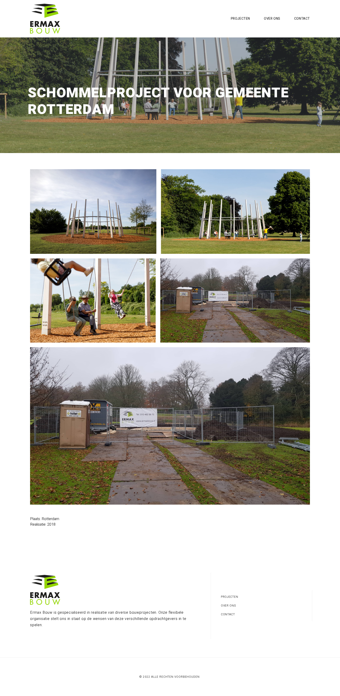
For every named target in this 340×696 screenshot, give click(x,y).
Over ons (272, 18)
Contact (302, 18)
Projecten (240, 18)
